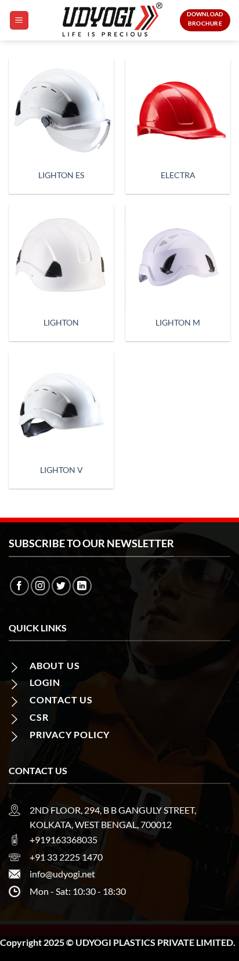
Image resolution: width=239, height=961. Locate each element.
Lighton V (61, 470)
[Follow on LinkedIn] (82, 585)
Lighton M (177, 322)
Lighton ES (61, 175)
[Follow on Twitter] (61, 585)
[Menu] (19, 20)
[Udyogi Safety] (113, 20)
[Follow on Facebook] (19, 585)
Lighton (61, 322)
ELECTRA (178, 175)
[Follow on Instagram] (40, 585)
